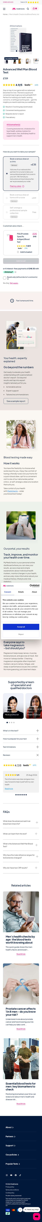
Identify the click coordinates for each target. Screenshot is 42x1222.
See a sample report (16, 401)
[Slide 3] (28, 61)
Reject (21, 634)
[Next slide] (36, 301)
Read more (9, 789)
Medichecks (12, 491)
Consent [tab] (7, 592)
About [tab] (34, 592)
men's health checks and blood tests (22, 14)
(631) (34, 765)
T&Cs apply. (14, 283)
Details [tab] (21, 592)
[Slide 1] (13, 61)
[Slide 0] (6, 61)
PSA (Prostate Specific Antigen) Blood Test (23, 238)
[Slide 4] (36, 61)
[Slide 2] (21, 61)
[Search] (28, 9)
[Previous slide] (6, 301)
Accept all (21, 627)
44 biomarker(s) (13, 124)
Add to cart (21, 261)
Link (20, 85)
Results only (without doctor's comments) (22, 277)
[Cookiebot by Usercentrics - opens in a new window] (29, 585)
